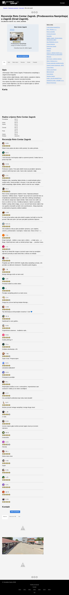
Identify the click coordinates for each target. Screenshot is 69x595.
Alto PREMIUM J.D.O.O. (52, 42)
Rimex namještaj (51, 31)
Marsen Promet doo (51, 82)
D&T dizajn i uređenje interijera (54, 58)
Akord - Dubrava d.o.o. (52, 61)
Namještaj (49, 36)
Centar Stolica (50, 67)
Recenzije (5, 8)
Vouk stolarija (50, 74)
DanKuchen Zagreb (51, 46)
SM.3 (34, 589)
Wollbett (49, 50)
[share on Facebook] (32, 13)
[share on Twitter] (34, 13)
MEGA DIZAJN (50, 71)
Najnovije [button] (5, 516)
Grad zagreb (21, 8)
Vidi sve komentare (23, 56)
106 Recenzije (12, 29)
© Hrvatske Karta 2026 (9, 582)
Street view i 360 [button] (12, 516)
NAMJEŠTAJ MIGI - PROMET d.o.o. (55, 80)
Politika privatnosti (34, 584)
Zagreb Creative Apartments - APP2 (55, 65)
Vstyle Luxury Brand (51, 69)
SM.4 (39, 589)
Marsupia (49, 56)
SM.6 (49, 589)
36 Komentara (12, 30)
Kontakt (62, 3)
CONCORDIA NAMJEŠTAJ (53, 27)
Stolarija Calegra (51, 76)
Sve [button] (19, 516)
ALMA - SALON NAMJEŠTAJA (54, 78)
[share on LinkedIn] (37, 13)
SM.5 (44, 589)
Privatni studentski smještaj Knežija (55, 63)
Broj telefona (15, 511)
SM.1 (24, 589)
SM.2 (29, 589)
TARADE (49, 48)
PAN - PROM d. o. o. (51, 29)
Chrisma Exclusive (51, 34)
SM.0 (20, 589)
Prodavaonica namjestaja (13, 8)
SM (34, 592)
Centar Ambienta (51, 44)
